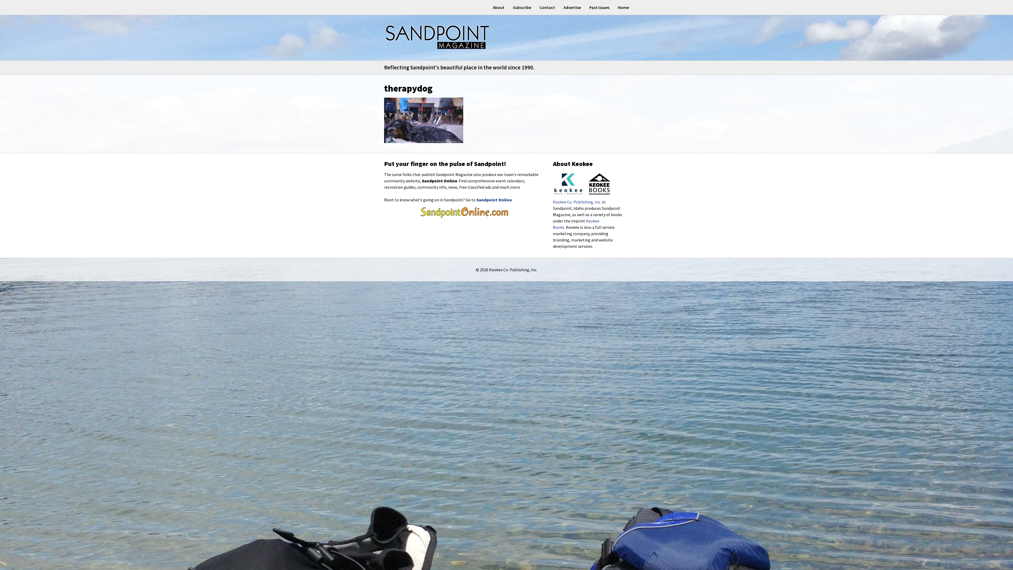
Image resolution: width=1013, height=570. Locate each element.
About (498, 7)
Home (623, 7)
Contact (547, 7)
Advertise (572, 7)
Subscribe (522, 7)
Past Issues (599, 7)
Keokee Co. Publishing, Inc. (577, 202)
